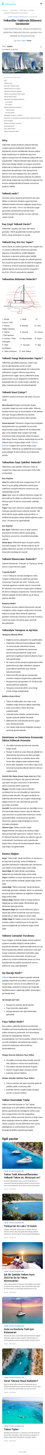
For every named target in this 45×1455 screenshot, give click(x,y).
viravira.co (5, 10)
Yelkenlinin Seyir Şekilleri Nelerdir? (14, 99)
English (23, 40)
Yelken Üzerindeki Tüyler (11, 131)
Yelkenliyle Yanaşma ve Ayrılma (13, 115)
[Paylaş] (41, 47)
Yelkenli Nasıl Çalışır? (10, 96)
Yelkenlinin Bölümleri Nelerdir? (13, 91)
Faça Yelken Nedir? (9, 128)
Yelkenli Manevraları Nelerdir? (13, 107)
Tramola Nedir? (10, 110)
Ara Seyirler (8, 104)
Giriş (5, 80)
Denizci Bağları (8, 121)
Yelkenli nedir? (8, 83)
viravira (9, 46)
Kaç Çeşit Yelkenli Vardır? (11, 86)
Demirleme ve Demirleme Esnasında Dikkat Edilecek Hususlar (22, 118)
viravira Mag (13, 10)
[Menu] (41, 3)
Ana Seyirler (8, 102)
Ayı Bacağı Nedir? (9, 126)
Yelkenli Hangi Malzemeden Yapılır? (14, 94)
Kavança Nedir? (10, 112)
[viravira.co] (9, 3)
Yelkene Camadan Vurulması (12, 123)
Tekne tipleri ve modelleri (26, 10)
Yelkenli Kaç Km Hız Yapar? (12, 88)
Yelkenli (20, 207)
